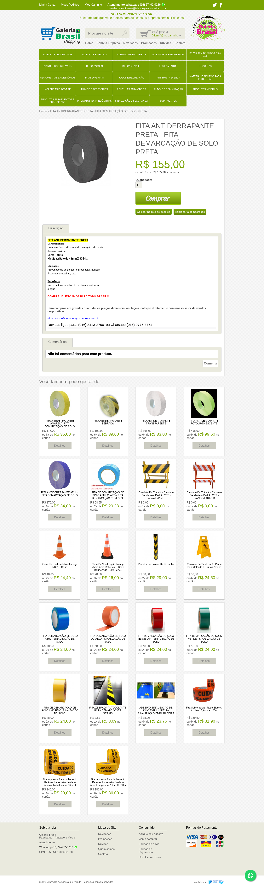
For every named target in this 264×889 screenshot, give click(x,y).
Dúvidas (165, 43)
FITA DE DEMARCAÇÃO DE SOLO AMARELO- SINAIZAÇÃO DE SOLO (59, 710)
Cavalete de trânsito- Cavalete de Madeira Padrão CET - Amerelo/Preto (156, 495)
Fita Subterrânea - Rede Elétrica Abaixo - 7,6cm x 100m (204, 709)
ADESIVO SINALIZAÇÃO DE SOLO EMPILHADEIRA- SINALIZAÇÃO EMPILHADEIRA (156, 710)
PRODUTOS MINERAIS (205, 89)
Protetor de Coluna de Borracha (156, 564)
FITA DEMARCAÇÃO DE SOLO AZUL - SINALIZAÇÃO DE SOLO (60, 638)
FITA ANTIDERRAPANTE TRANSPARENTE (156, 422)
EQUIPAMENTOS (168, 66)
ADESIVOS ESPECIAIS (94, 54)
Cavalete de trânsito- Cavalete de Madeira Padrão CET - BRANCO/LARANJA (204, 495)
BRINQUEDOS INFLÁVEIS (57, 66)
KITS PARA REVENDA (168, 77)
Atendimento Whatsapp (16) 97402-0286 (134, 4)
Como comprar (148, 838)
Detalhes (59, 445)
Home (89, 43)
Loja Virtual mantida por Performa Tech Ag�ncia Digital (216, 882)
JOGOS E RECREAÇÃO (131, 77)
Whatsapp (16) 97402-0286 (56, 847)
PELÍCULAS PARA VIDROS (131, 89)
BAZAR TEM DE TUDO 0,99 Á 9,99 (205, 54)
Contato (180, 43)
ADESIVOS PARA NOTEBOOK (168, 54)
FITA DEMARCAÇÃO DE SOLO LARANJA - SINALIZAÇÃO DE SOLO (108, 638)
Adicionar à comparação (190, 211)
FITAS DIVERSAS (94, 77)
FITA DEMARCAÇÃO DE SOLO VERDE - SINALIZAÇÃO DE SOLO (204, 638)
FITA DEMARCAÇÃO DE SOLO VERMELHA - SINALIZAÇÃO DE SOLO (156, 638)
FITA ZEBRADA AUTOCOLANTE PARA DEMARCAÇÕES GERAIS (107, 710)
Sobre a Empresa (108, 43)
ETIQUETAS (205, 66)
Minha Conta (47, 4)
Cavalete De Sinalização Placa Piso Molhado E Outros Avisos (204, 565)
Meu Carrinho (93, 4)
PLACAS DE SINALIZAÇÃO (168, 89)
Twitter (214, 5)
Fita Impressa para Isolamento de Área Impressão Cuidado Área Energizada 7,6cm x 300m (108, 782)
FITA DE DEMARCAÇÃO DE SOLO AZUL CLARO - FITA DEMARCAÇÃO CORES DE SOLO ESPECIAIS (108, 497)
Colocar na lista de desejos (153, 211)
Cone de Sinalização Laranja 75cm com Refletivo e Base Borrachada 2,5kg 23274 (108, 567)
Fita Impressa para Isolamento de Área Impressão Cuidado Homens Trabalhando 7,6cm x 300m (60, 783)
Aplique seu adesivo (151, 833)
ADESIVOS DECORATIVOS (57, 54)
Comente (210, 363)
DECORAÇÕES (94, 66)
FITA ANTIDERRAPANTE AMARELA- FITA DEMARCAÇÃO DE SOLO (60, 423)
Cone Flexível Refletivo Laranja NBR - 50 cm (59, 565)
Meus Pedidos (70, 4)
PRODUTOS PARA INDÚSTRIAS (94, 101)
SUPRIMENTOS (168, 101)
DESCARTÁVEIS (131, 66)
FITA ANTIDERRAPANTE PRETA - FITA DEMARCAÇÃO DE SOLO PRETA (98, 111)
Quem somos (106, 848)
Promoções (149, 43)
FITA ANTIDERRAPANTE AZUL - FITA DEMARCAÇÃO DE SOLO (59, 494)
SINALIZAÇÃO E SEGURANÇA (131, 101)
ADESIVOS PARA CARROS (131, 54)
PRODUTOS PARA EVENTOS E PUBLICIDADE (57, 101)
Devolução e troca (150, 857)
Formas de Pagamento (146, 850)
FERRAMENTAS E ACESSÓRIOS (57, 77)
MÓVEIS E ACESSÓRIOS (94, 89)
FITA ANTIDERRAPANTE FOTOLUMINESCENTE (204, 422)
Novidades (130, 43)
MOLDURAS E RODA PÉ (57, 89)
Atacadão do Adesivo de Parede (60, 35)
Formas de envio (149, 843)
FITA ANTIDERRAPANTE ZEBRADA (108, 422)
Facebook (221, 5)
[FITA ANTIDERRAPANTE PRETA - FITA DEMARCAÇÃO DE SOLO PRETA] (85, 185)
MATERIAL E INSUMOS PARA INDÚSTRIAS (205, 77)
